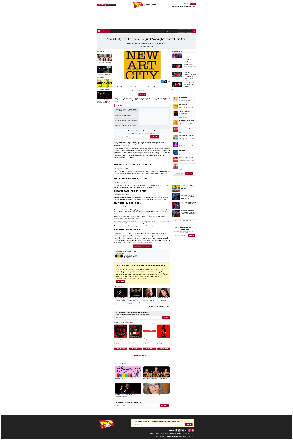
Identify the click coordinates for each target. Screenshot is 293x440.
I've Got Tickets (121, 348)
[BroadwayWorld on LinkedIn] (182, 430)
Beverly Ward (125, 146)
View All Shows (179, 173)
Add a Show (189, 173)
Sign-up (186, 3)
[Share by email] (169, 81)
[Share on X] (165, 81)
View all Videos (176, 89)
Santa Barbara (119, 31)
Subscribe (164, 405)
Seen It (120, 346)
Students (151, 31)
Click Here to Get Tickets (142, 246)
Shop (157, 31)
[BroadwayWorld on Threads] (189, 430)
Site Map (185, 433)
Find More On (141, 355)
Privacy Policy (190, 436)
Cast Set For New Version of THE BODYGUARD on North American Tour (103, 72)
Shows (131, 31)
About (157, 433)
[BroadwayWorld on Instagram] (179, 430)
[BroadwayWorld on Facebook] (176, 430)
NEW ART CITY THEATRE (128, 251)
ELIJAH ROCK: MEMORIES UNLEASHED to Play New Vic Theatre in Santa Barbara (103, 97)
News (126, 31)
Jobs (146, 31)
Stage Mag (168, 31)
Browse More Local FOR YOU (159, 306)
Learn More (120, 281)
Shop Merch (102, 4)
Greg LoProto (125, 195)
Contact (162, 433)
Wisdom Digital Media (171, 436)
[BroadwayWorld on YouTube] (192, 430)
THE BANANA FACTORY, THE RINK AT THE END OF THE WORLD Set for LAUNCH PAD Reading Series (126, 111)
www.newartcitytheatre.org (143, 242)
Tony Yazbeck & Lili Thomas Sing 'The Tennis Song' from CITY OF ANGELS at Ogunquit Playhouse (190, 76)
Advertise (152, 433)
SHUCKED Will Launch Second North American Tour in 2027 (104, 85)
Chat (142, 31)
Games (162, 31)
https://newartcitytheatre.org (143, 226)
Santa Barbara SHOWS (178, 94)
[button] (194, 31)
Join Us (167, 433)
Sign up (191, 235)
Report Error (191, 433)
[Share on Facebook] (162, 81)
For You (120, 286)
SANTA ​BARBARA (153, 5)
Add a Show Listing (111, 4)
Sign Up (142, 94)
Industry (137, 31)
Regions (179, 433)
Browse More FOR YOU (183, 220)
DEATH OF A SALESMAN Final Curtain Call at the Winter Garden (189, 84)
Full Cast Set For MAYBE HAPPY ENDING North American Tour (104, 60)
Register (181, 31)
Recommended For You (178, 181)
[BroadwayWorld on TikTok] (186, 430)
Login (189, 31)
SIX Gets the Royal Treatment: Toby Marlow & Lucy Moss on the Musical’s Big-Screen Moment (190, 57)
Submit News (173, 433)
